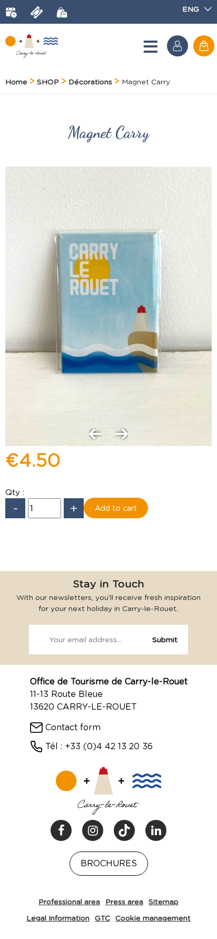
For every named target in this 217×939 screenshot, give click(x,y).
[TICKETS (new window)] (37, 11)
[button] (203, 45)
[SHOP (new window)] (62, 11)
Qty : (14, 492)
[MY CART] (203, 45)
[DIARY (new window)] (11, 11)
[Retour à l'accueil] (31, 46)
